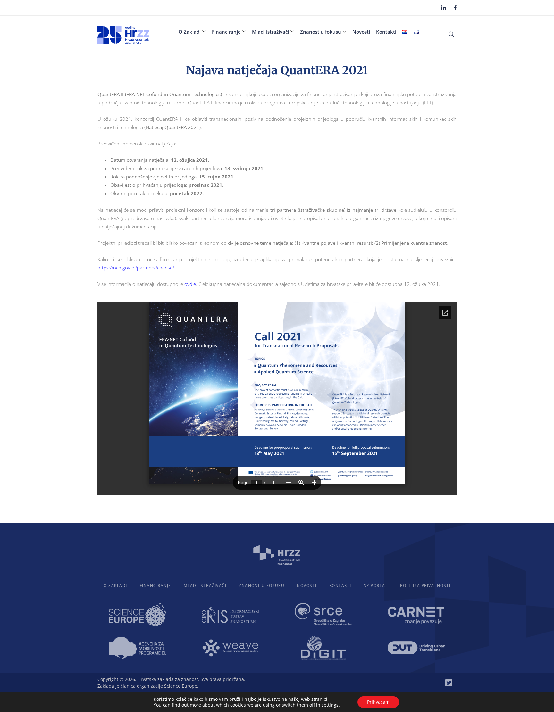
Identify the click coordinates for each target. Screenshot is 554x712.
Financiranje (226, 32)
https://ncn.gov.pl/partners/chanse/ (135, 267)
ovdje (190, 284)
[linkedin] (443, 7)
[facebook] (455, 7)
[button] (451, 34)
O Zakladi (190, 32)
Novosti (361, 32)
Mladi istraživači (270, 32)
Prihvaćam (378, 702)
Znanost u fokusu (320, 32)
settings (330, 705)
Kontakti (386, 32)
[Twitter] (448, 682)
